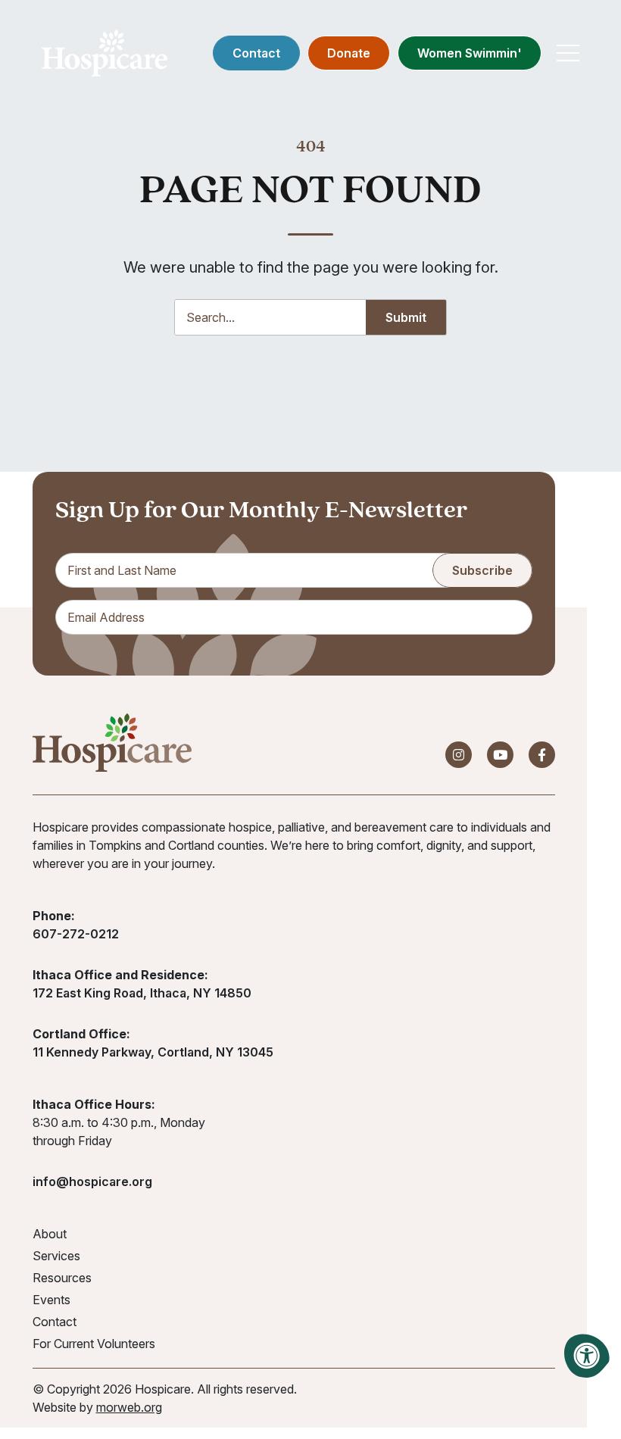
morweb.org (129, 1407)
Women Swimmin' (469, 53)
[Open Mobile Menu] (568, 53)
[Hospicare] (104, 53)
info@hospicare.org (92, 1181)
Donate (348, 53)
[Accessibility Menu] (587, 1355)
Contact (256, 53)
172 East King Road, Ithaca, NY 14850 (142, 992)
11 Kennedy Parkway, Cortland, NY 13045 (153, 1052)
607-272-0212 (76, 933)
